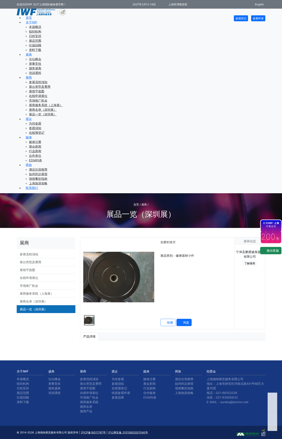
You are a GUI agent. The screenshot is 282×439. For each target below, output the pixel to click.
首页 (29, 18)
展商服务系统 (89, 402)
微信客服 (272, 250)
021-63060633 (227, 397)
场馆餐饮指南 (38, 179)
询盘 (185, 322)
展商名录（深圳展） (43, 110)
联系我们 (32, 188)
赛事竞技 (35, 64)
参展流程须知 (38, 82)
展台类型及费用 (39, 87)
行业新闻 (35, 151)
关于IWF (31, 22)
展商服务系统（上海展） (46, 105)
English (259, 4)
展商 (29, 77)
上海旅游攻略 (38, 183)
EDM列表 (35, 160)
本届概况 (35, 27)
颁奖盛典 (35, 68)
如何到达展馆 (38, 174)
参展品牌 (118, 397)
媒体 (29, 137)
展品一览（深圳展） (43, 114)
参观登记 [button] (241, 18)
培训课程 (35, 73)
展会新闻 (35, 146)
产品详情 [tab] (89, 336)
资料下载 (35, 50)
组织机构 (35, 31)
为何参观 (35, 123)
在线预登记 (36, 133)
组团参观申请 (121, 393)
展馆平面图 (36, 91)
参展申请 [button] (258, 18)
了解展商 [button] (249, 263)
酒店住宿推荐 (38, 169)
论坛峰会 (35, 59)
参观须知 (35, 128)
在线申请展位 (38, 96)
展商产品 (86, 411)
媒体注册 (35, 142)
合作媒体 (149, 393)
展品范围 (35, 41)
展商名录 (86, 407)
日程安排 (35, 36)
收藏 (169, 322)
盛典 (29, 54)
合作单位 (35, 156)
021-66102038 (226, 393)
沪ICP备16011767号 (93, 432)
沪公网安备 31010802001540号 (128, 432)
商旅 (29, 165)
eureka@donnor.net (234, 402)
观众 (29, 119)
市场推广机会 (38, 100)
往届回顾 (35, 45)
